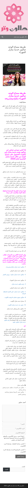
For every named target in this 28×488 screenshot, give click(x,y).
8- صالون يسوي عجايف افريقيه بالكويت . (15, 297)
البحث (23, 466)
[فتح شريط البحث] (2, 37)
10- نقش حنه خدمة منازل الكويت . (16, 305)
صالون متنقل (20, 385)
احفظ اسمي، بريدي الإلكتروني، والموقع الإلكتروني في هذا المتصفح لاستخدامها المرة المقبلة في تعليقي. (13, 438)
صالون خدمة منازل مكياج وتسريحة (15, 267)
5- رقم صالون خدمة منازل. (18, 284)
